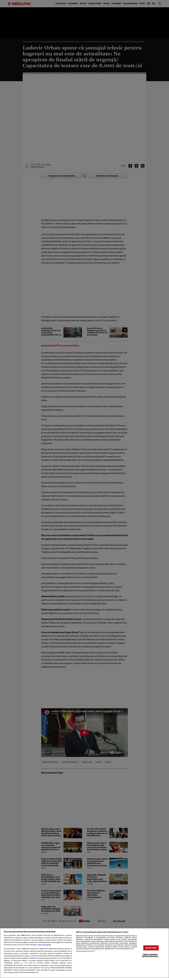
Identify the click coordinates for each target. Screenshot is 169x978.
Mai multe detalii (44, 945)
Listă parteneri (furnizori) (85, 951)
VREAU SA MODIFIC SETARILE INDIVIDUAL (150, 955)
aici (22, 963)
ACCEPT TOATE (151, 948)
